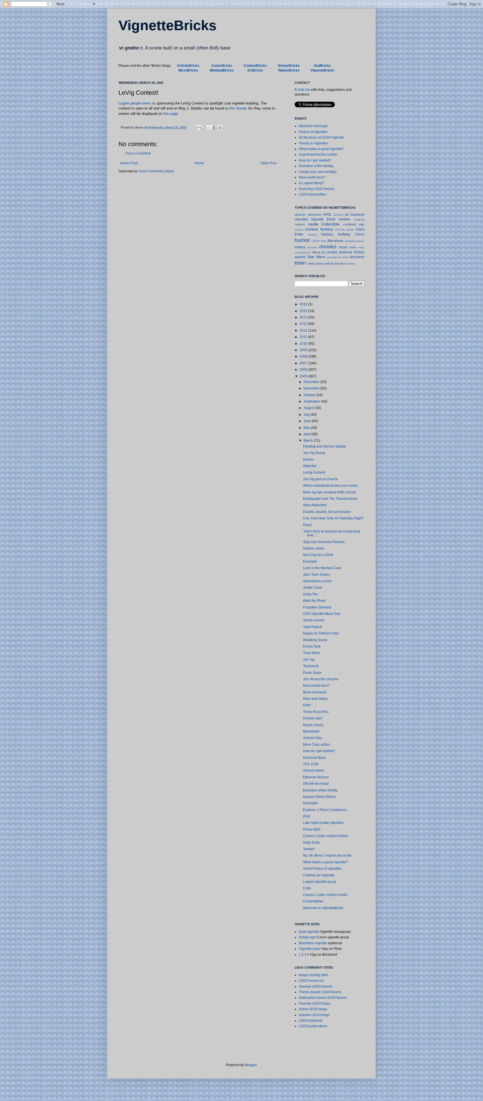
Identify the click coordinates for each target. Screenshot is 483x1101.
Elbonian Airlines (316, 777)
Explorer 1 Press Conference (325, 810)
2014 (304, 317)
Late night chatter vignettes (323, 823)
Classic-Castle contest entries (325, 836)
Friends (340, 229)
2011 (304, 337)
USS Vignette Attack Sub (321, 614)
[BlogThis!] (204, 127)
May (307, 428)
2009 (304, 350)
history (327, 234)
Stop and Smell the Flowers (324, 542)
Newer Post (129, 163)
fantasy (326, 229)
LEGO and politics (312, 194)
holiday (344, 234)
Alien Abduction (315, 505)
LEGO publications (313, 1026)
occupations (302, 252)
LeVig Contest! (314, 472)
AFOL (327, 215)
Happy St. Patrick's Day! (321, 633)
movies (328, 246)
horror (359, 234)
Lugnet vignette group (319, 882)
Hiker (307, 705)
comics (299, 229)
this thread (237, 108)
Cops (307, 888)
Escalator (310, 561)
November (312, 388)
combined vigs (354, 224)
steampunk (334, 257)
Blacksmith (311, 731)
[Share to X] (209, 127)
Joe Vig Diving (314, 453)
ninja (361, 247)
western (340, 263)
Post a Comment (138, 153)
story (345, 257)
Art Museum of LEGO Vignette (321, 137)
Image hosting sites (313, 975)
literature (335, 240)
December (312, 382)
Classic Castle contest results (325, 895)
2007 (304, 363)
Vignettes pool (310, 949)
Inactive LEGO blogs (314, 1015)
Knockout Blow (314, 758)
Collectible (330, 224)
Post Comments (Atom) (156, 171)
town (300, 263)
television (357, 257)
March (309, 441)
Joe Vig (308, 660)
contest (311, 229)
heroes (312, 234)
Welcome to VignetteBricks (323, 908)
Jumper (308, 849)
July (307, 415)
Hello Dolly (311, 843)
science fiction (351, 252)
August (309, 408)
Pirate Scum (312, 673)
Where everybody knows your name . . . (333, 486)
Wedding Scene (315, 640)
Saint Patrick (312, 627)
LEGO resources (311, 981)
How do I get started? (315, 160)
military (300, 247)
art (347, 215)
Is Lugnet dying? (311, 183)
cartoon (300, 224)
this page (170, 113)
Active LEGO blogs (313, 1009)
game (350, 229)
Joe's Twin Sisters (316, 575)
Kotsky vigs (307, 937)
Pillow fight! (311, 829)
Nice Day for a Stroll (318, 555)
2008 (304, 356)
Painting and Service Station (324, 446)
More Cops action (316, 744)
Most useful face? (312, 177)
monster (312, 247)
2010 (304, 344)
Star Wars (316, 257)
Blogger (251, 1065)
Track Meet (311, 653)
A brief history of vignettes (322, 869)
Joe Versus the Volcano (320, 679)
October (310, 395)
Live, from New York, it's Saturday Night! (333, 518)
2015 (304, 311)
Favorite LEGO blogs (314, 1003)
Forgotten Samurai (317, 607)
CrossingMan (313, 901)
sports (300, 257)
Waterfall (309, 466)
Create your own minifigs (318, 172)
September (312, 401)
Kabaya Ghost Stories (319, 797)
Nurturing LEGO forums (316, 189)
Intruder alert (312, 718)
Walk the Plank (314, 601)
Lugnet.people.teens (135, 103)
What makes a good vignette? (321, 149)
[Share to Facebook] (214, 127)
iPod (306, 816)
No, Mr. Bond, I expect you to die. (327, 855)
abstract (300, 214)
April (307, 434)
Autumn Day (312, 738)
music (343, 247)
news (353, 247)
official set (319, 252)
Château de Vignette (318, 875)
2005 (304, 376)
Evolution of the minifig (316, 166)
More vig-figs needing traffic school (329, 492)
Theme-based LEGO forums (320, 992)
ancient (338, 214)
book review (338, 219)
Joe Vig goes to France (320, 479)
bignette (317, 219)
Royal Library (313, 725)
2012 (304, 330)
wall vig (329, 263)
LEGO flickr (319, 240)
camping (359, 219)
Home (199, 163)
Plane (307, 525)
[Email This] (199, 127)
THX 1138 (310, 764)
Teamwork (311, 666)
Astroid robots (313, 770)
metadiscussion (354, 240)
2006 (304, 370)
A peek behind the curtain (318, 154)
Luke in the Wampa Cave (322, 568)
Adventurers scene (317, 581)
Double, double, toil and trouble (327, 512)
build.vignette (309, 932)
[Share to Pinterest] (220, 127)
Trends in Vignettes (313, 143)
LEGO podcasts (311, 1020)
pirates (332, 252)
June (308, 421)
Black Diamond (314, 692)
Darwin (308, 460)
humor (302, 240)
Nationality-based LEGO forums (323, 998)
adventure (314, 214)
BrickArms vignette (313, 943)
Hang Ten (310, 594)
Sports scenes (314, 620)
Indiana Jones (314, 548)
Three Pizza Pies (316, 712)
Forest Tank (312, 646)
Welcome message (313, 126)
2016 (304, 304)
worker (350, 263)
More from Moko (315, 699)
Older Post (268, 163)
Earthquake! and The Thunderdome (330, 499)
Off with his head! (316, 784)
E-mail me (302, 90)
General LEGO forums (315, 986)
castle (313, 224)
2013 (304, 324)
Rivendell (310, 803)
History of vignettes (313, 132)
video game (315, 263)
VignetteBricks (168, 25)
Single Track (312, 587)
